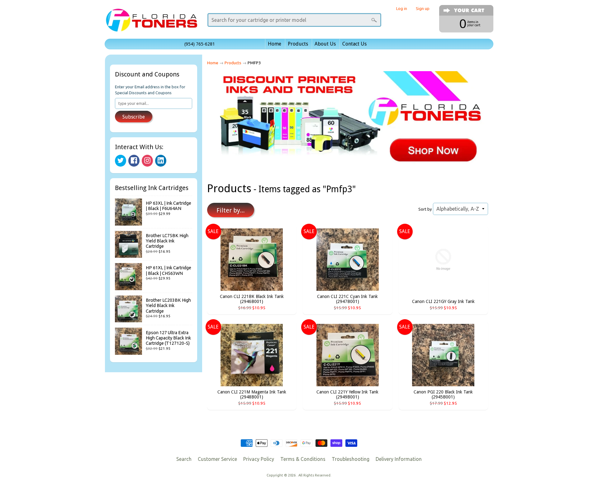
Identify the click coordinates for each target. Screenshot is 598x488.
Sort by (425, 209)
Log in (401, 9)
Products (298, 44)
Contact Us (354, 44)
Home (274, 44)
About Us (325, 44)
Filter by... (230, 210)
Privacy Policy (258, 459)
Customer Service (217, 459)
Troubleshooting (350, 459)
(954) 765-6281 (199, 43)
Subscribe (133, 117)
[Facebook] (134, 161)
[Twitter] (120, 161)
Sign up (423, 9)
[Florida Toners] (151, 23)
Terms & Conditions (302, 459)
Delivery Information (399, 459)
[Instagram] (147, 161)
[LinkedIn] (160, 161)
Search (184, 459)
